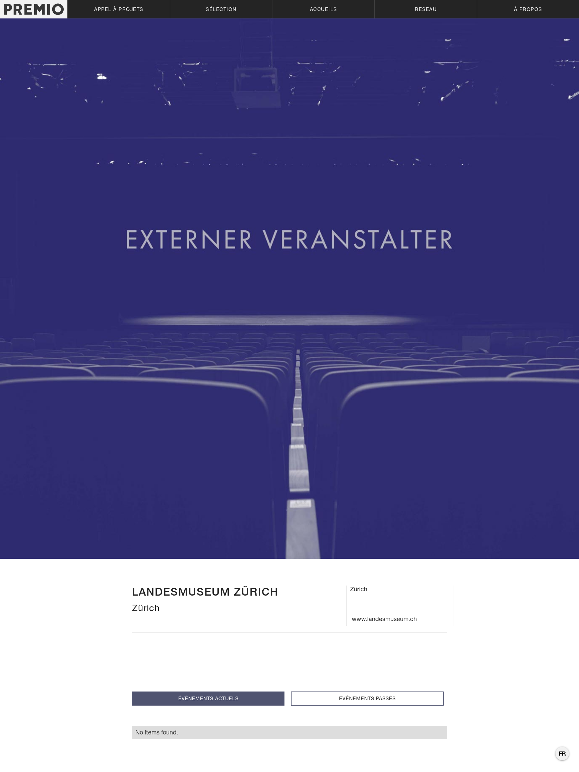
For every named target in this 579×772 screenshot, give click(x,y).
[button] (118, 9)
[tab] (208, 699)
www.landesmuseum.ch (384, 619)
